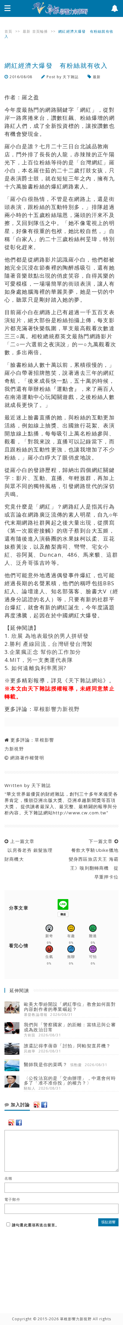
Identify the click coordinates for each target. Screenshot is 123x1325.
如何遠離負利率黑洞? (38, 667)
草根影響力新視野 (56, 708)
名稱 (8, 1178)
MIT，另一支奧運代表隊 (41, 659)
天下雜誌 (71, 76)
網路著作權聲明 (27, 758)
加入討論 (19, 1104)
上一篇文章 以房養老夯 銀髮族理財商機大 (28, 850)
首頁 (8, 31)
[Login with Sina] (37, 1105)
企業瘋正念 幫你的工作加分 (45, 651)
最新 (26, 31)
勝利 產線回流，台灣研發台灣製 (51, 643)
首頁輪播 (40, 31)
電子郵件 (12, 1199)
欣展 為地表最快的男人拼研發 (50, 635)
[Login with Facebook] (44, 1105)
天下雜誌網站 (85, 680)
